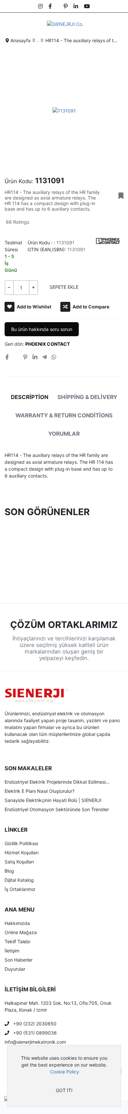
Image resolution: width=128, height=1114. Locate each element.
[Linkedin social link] (35, 357)
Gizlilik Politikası (21, 843)
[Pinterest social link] (25, 357)
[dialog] (64, 1076)
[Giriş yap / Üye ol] (38, 1107)
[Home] (13, 1107)
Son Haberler (18, 960)
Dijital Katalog (19, 880)
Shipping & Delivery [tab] (87, 397)
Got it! (64, 1090)
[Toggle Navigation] (10, 23)
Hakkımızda (17, 923)
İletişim (12, 950)
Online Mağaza (21, 932)
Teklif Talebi (17, 941)
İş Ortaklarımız (20, 889)
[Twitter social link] (15, 357)
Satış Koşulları (19, 861)
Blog (9, 871)
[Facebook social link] (7, 357)
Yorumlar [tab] (64, 433)
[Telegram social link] (44, 357)
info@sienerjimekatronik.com (35, 1042)
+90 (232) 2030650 (34, 1023)
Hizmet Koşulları (21, 852)
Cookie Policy (64, 1071)
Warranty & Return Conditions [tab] (64, 415)
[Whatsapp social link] (54, 357)
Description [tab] (29, 397)
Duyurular (15, 969)
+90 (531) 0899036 (35, 1033)
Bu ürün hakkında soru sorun (41, 329)
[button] (118, 23)
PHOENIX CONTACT (47, 344)
